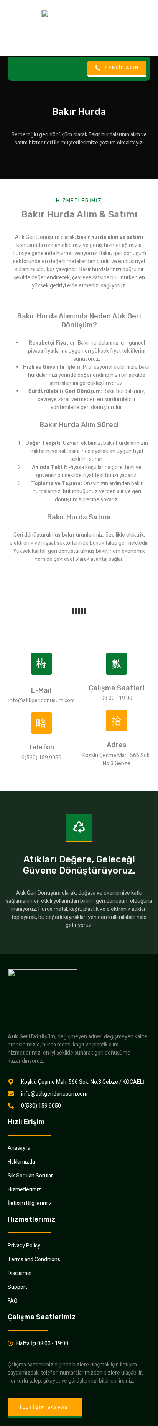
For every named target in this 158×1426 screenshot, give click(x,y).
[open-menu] (16, 69)
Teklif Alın (121, 67)
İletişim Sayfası (45, 1407)
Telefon (41, 747)
